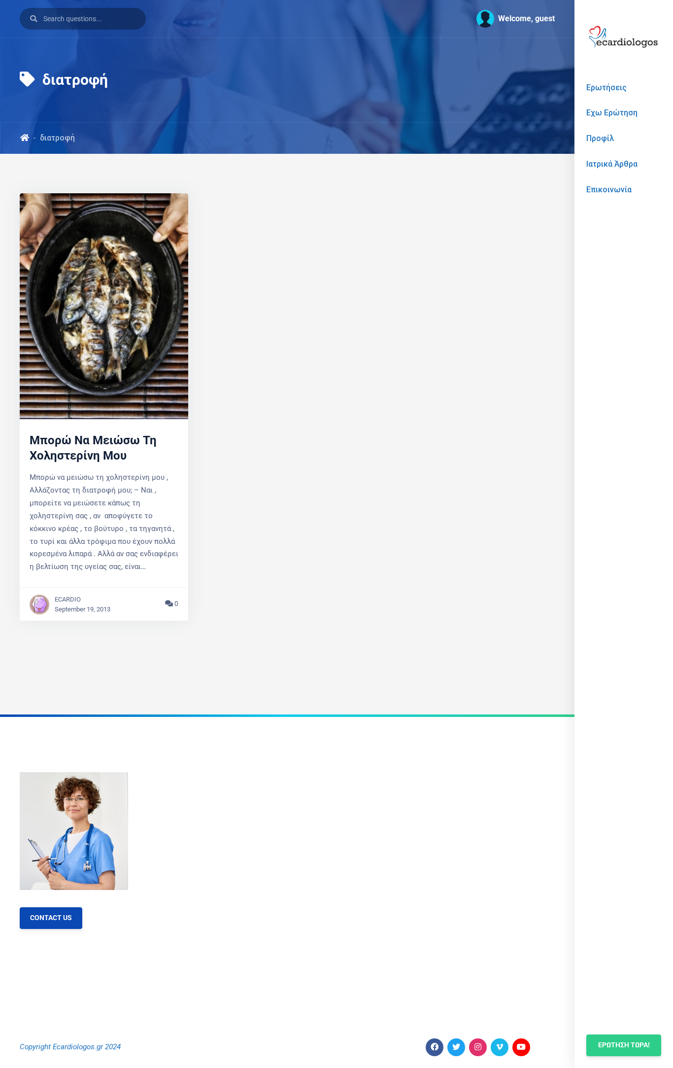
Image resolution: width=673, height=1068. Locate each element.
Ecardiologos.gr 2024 (87, 1046)
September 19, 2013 (82, 609)
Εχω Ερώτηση (612, 112)
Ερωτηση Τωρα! (624, 1045)
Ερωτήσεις (606, 87)
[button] (512, 19)
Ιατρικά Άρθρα (612, 164)
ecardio (68, 599)
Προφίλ (600, 138)
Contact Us (51, 918)
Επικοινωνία (609, 189)
